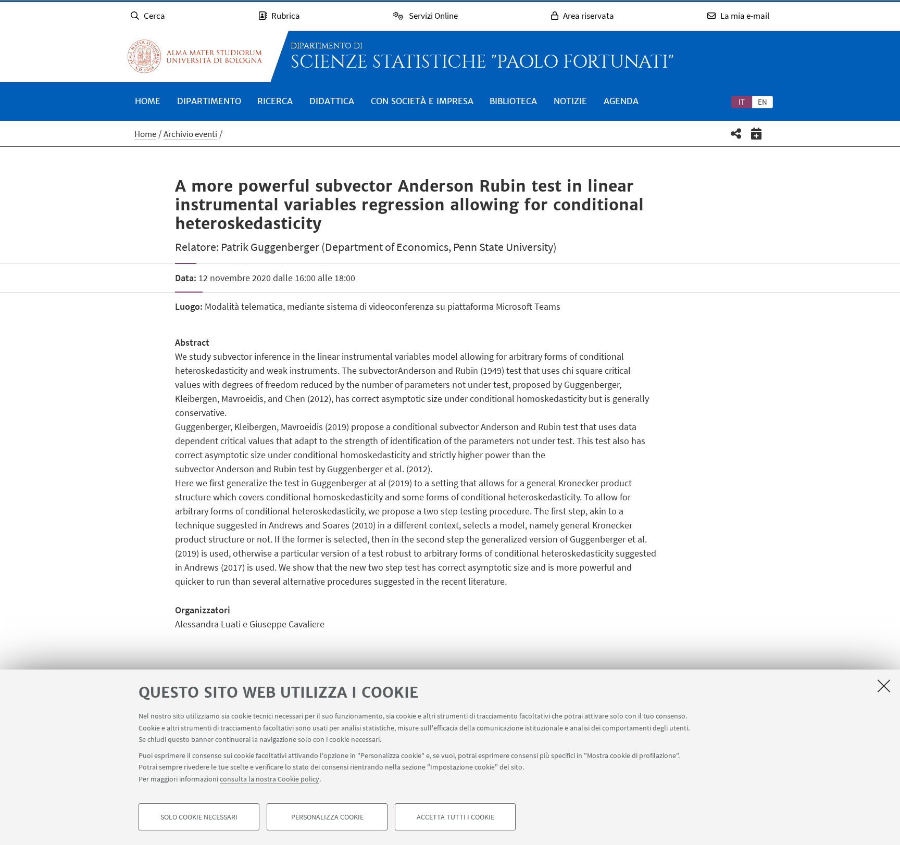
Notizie (570, 101)
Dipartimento (209, 101)
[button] (736, 133)
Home (147, 101)
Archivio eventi (190, 134)
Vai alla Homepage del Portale (194, 56)
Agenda (621, 101)
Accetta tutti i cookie (455, 817)
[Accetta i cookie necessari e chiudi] (884, 685)
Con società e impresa (422, 101)
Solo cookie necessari (199, 817)
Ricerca (275, 101)
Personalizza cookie (327, 817)
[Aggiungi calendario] (756, 133)
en (762, 102)
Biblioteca (513, 101)
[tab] (741, 101)
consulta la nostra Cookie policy (269, 778)
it (742, 102)
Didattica (331, 101)
